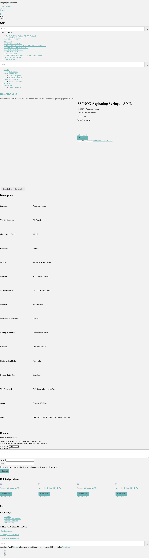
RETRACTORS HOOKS (13, 50)
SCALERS (8, 42)
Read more (6, 494)
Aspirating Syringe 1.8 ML (10, 488)
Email (2, 464)
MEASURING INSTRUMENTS (16, 48)
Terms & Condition (11, 521)
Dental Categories (15, 76)
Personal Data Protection (12, 519)
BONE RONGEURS (11, 52)
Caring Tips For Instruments (10, 538)
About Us (7, 517)
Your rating (4, 446)
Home (6, 70)
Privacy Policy (9, 523)
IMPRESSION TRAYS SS (13, 38)
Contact (7, 83)
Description (7, 189)
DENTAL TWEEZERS (12, 40)
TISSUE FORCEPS (11, 59)
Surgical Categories (15, 81)
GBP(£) (2, 8)
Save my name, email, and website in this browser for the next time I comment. (30, 467)
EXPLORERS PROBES (13, 44)
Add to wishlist (82, 135)
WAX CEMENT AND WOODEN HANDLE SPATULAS (25, 46)
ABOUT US (13, 72)
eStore (40, 547)
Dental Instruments (14, 98)
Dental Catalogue (15, 87)
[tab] (7, 189)
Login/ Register (5, 6)
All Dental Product (15, 77)
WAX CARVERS (10, 54)
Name (2, 460)
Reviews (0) (19, 189)
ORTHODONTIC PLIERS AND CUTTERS (20, 36)
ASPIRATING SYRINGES (33, 98)
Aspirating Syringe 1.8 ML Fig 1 (50, 488)
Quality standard (6, 531)
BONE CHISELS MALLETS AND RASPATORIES (23, 55)
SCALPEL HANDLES (12, 57)
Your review (5, 448)
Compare (82, 138)
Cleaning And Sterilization (9, 535)
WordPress (66, 547)
